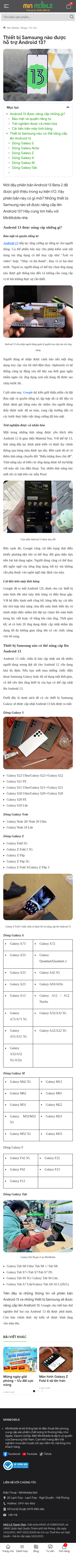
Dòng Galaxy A (23, 158)
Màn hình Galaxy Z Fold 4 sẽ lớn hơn (53, 1379)
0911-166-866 (26, 1503)
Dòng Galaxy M (23, 163)
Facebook (13, 1454)
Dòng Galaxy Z (23, 153)
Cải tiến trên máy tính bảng (32, 129)
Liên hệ (12, 1515)
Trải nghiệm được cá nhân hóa (34, 124)
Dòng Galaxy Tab (24, 168)
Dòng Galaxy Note (25, 148)
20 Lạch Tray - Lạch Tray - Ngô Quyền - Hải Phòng (38, 1497)
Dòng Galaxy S (23, 143)
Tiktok (47, 1454)
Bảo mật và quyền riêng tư (31, 119)
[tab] (34, 1391)
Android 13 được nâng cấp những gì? (37, 114)
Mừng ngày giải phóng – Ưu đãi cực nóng (18, 1381)
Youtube (31, 1454)
